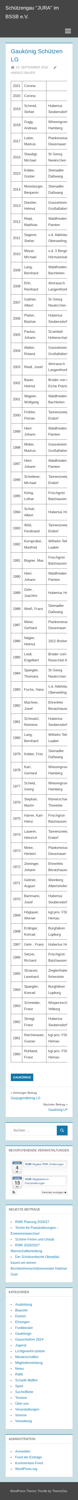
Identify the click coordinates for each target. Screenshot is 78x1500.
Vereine (21, 1415)
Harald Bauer (23, 73)
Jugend (20, 1345)
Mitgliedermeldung (29, 1363)
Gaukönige (22, 1077)
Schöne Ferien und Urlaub (34, 1239)
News (19, 1368)
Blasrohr (21, 1310)
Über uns (22, 1403)
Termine (21, 1397)
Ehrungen (22, 1322)
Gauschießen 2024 (29, 1339)
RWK (19, 1374)
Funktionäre (24, 1328)
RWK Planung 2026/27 (32, 1222)
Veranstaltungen (27, 1409)
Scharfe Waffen (26, 1380)
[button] (14, 1192)
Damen (20, 1316)
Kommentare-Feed (29, 1463)
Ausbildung (23, 1304)
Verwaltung (23, 1421)
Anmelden (22, 1451)
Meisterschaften (26, 1357)
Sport (19, 1386)
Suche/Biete (24, 1392)
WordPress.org (26, 1469)
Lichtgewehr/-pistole (30, 1351)
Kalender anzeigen (53, 1192)
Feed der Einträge (28, 1457)
